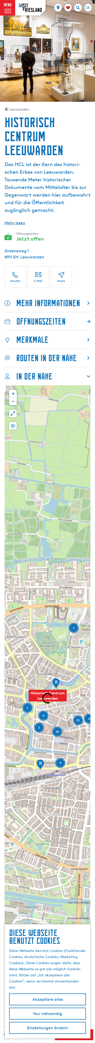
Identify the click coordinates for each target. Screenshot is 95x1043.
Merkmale (32, 340)
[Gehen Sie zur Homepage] (30, 8)
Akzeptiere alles (47, 999)
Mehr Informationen (48, 303)
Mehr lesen (15, 223)
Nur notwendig (47, 1013)
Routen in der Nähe (46, 358)
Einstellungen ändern (47, 1027)
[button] (56, 685)
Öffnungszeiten (41, 321)
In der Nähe (34, 376)
